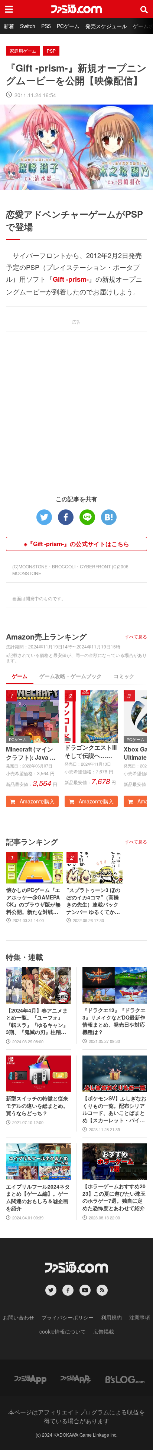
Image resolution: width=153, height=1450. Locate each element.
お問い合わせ (18, 1317)
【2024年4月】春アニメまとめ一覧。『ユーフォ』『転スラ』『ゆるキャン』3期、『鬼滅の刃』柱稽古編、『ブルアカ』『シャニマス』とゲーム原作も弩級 (37, 1021)
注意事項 (139, 1317)
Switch (27, 26)
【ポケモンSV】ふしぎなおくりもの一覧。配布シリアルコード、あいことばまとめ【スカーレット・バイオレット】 (114, 1109)
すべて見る (136, 636)
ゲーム (19, 676)
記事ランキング (32, 841)
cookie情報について (62, 1331)
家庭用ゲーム (23, 50)
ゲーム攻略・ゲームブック (70, 676)
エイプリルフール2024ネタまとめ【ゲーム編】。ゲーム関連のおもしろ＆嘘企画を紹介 (38, 1197)
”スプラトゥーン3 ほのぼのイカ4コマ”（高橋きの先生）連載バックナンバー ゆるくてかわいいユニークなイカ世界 (93, 900)
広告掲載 (103, 1331)
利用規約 (111, 1317)
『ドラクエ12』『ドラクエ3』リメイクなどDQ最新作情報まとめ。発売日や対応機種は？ (114, 1021)
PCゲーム (68, 26)
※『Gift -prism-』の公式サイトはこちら (76, 543)
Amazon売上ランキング (46, 636)
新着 (9, 26)
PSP (51, 50)
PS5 (46, 26)
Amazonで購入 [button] (36, 801)
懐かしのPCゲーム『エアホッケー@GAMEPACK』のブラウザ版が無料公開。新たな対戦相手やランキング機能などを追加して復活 (33, 900)
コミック (124, 676)
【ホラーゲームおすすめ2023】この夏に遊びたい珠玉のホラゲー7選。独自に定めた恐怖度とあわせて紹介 (114, 1197)
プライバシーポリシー (68, 1317)
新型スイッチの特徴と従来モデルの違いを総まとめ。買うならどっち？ (37, 1105)
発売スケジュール (106, 26)
